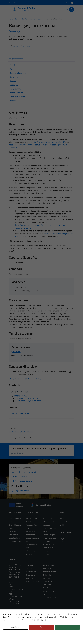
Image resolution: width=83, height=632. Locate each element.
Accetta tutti (67, 627)
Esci (41, 627)
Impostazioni (15, 627)
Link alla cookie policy (39, 619)
